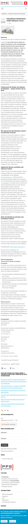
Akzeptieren (4, 521)
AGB (3, 498)
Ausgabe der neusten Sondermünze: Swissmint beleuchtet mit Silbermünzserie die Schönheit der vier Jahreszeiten (13, 381)
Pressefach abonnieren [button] (9, 424)
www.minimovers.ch (6, 177)
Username (3, 432)
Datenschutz (5, 500)
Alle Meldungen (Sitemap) (9, 502)
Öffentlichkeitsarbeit (7, 494)
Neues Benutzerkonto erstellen (9, 448)
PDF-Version (16, 364)
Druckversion (6, 364)
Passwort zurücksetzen (7, 451)
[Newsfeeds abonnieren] (2, 410)
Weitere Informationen (6, 517)
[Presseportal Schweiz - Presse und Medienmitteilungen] (4, 3)
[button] (7, 30)
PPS (10, 23)
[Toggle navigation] (2, 8)
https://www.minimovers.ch (17, 247)
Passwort (3, 438)
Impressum (5, 496)
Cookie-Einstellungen (7, 458)
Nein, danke (12, 521)
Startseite (4, 13)
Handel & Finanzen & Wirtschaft (16, 13)
